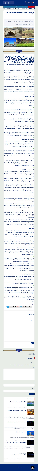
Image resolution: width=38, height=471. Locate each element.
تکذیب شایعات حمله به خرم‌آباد (20, 432)
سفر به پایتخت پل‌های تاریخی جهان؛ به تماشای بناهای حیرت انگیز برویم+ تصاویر (20, 13)
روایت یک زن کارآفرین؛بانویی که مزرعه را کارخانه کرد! (20, 6)
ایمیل (33, 388)
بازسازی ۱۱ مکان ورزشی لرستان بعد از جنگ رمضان (17, 401)
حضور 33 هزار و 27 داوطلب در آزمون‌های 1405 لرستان (11, 8)
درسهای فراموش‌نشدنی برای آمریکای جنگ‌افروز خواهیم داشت (15, 442)
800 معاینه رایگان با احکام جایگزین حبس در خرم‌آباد (17, 410)
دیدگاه (33, 367)
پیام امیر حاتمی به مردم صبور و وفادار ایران (19, 455)
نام (34, 382)
